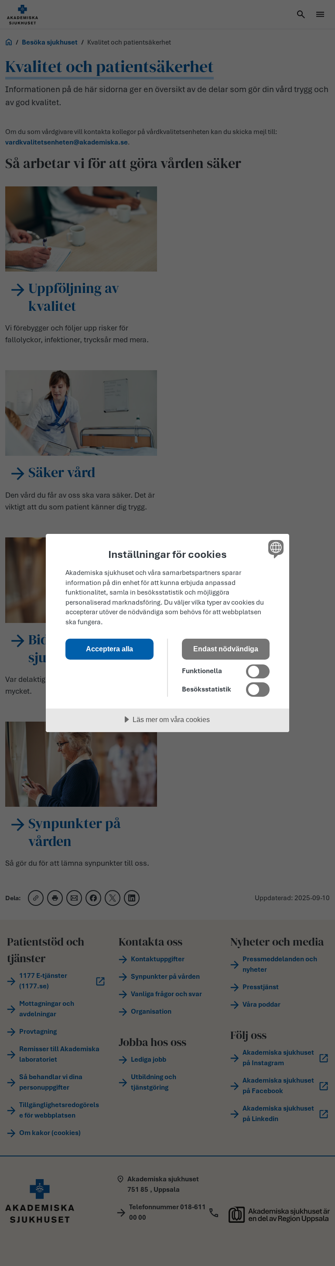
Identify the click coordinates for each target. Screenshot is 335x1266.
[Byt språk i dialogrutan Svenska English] (275, 549)
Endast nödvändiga (225, 649)
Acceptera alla (109, 649)
